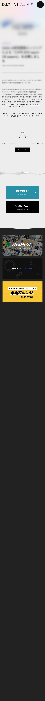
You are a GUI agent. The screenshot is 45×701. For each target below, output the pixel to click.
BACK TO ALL (22, 149)
